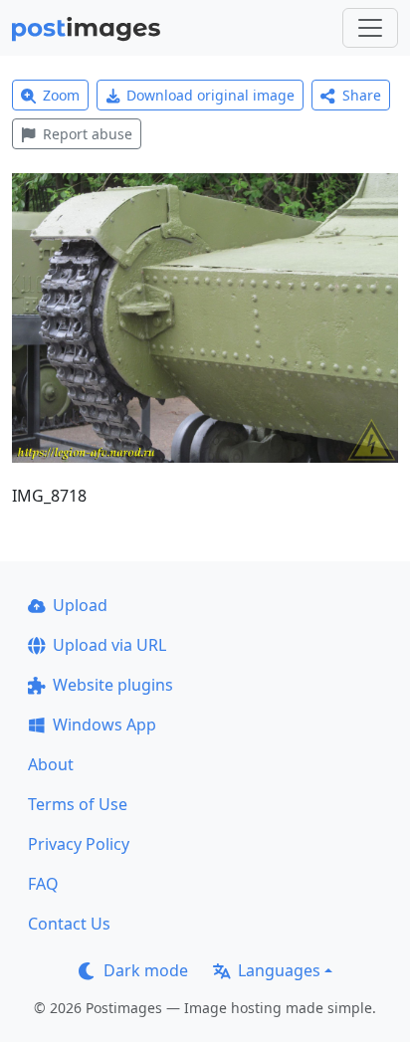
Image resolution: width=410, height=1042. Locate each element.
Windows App (104, 724)
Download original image (210, 95)
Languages (279, 970)
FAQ (43, 884)
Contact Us (69, 924)
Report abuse (87, 133)
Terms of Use (77, 804)
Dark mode (145, 970)
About (51, 764)
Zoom (61, 95)
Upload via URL (109, 645)
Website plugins (113, 685)
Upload (80, 605)
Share (361, 95)
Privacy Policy (78, 844)
